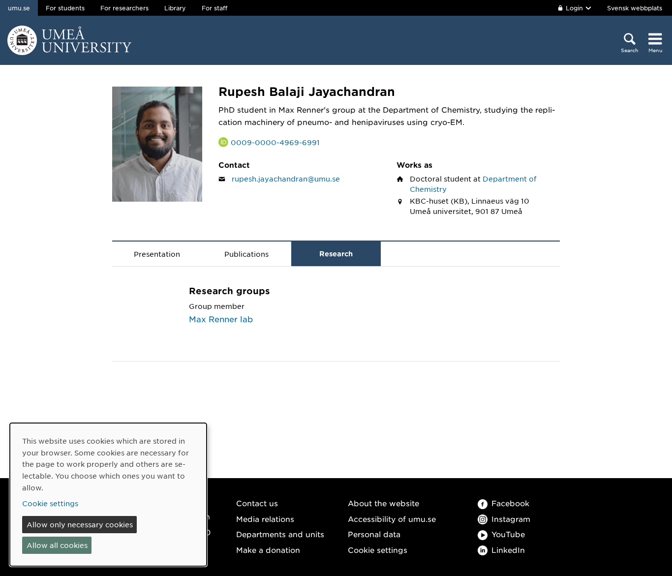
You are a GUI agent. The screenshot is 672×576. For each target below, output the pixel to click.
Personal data (374, 534)
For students (65, 8)
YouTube (508, 534)
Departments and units (280, 534)
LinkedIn (508, 549)
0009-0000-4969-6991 (275, 142)
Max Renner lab (221, 319)
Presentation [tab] (157, 253)
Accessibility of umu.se (392, 518)
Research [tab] (336, 253)
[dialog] (108, 494)
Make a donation (268, 549)
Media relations (265, 518)
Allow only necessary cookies (80, 524)
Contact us (257, 503)
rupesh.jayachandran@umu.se (286, 178)
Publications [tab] (246, 253)
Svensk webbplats (634, 8)
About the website (383, 503)
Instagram (510, 518)
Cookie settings (377, 549)
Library (175, 8)
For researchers (124, 8)
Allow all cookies (57, 545)
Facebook (510, 503)
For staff (214, 8)
